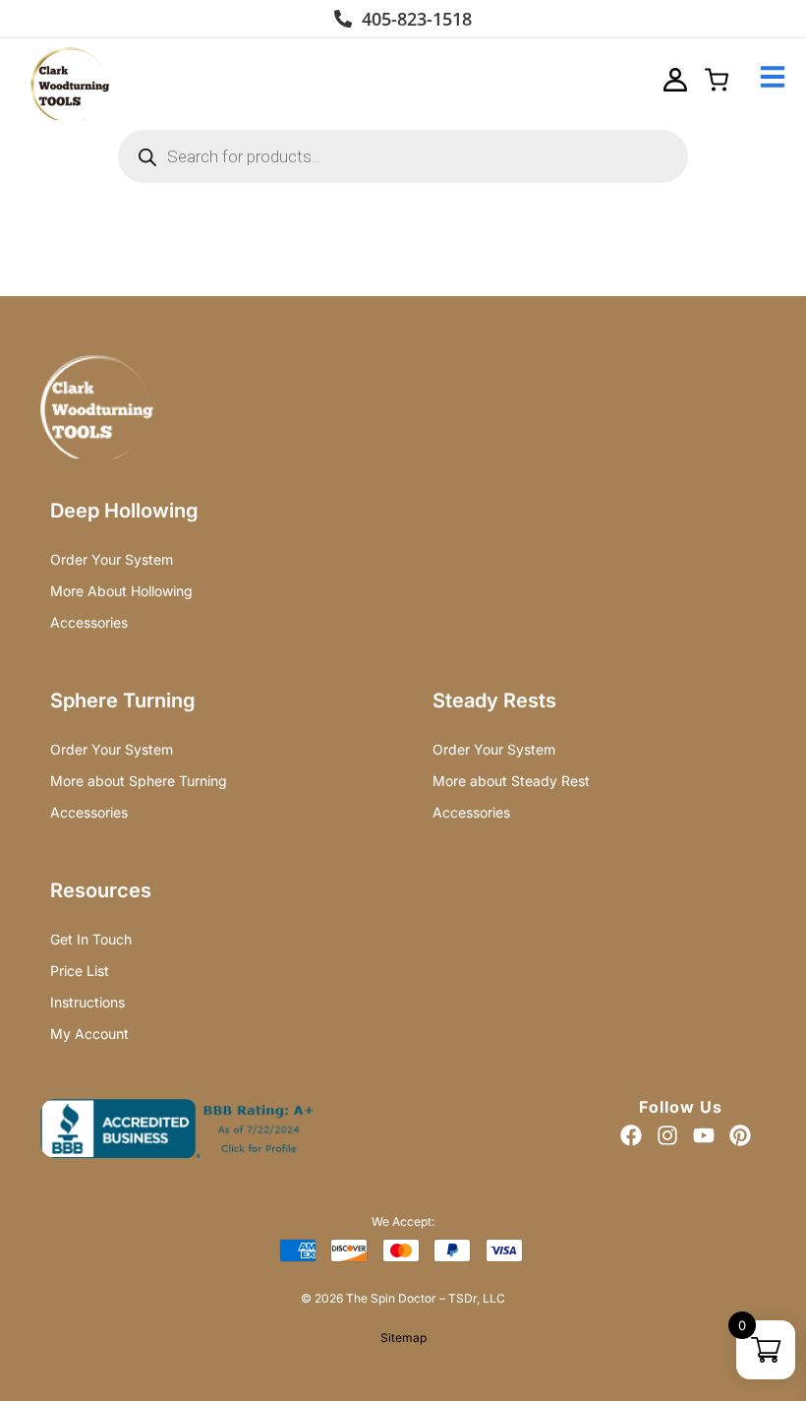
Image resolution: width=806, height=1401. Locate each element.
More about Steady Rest (511, 780)
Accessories (89, 622)
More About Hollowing (121, 590)
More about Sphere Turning (138, 780)
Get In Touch (91, 939)
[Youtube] (704, 1135)
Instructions (87, 1002)
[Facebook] (631, 1135)
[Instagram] (667, 1135)
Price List (79, 970)
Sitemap (403, 1337)
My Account (89, 1033)
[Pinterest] (740, 1135)
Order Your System (111, 559)
